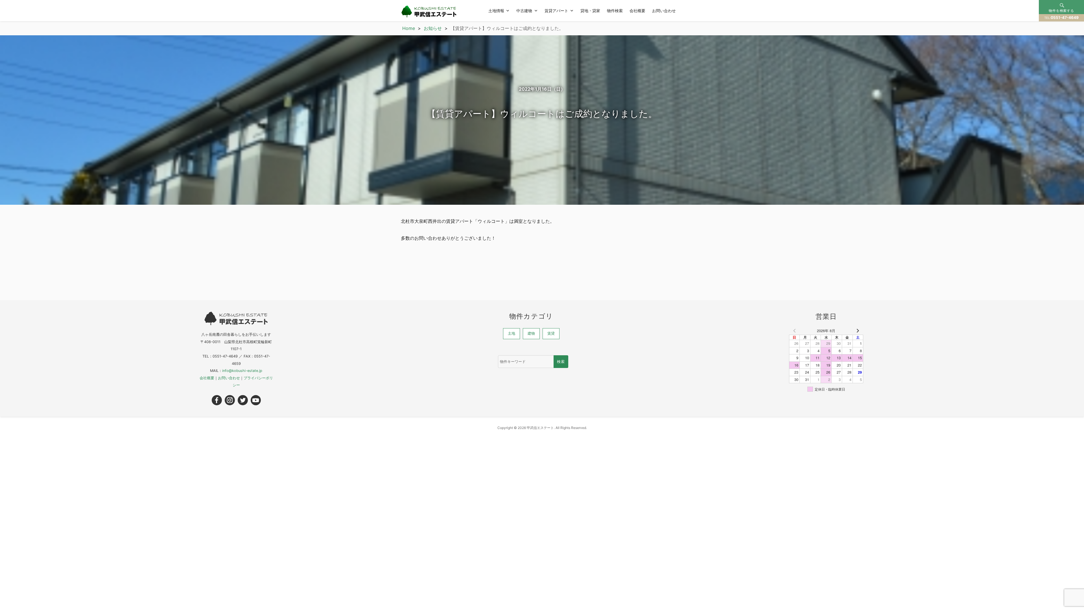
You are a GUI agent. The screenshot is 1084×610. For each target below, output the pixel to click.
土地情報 (496, 10)
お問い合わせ (664, 10)
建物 (531, 333)
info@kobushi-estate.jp (242, 371)
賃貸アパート (556, 10)
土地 (511, 333)
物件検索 (615, 10)
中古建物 (524, 10)
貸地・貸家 (590, 10)
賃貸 (551, 333)
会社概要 (637, 10)
